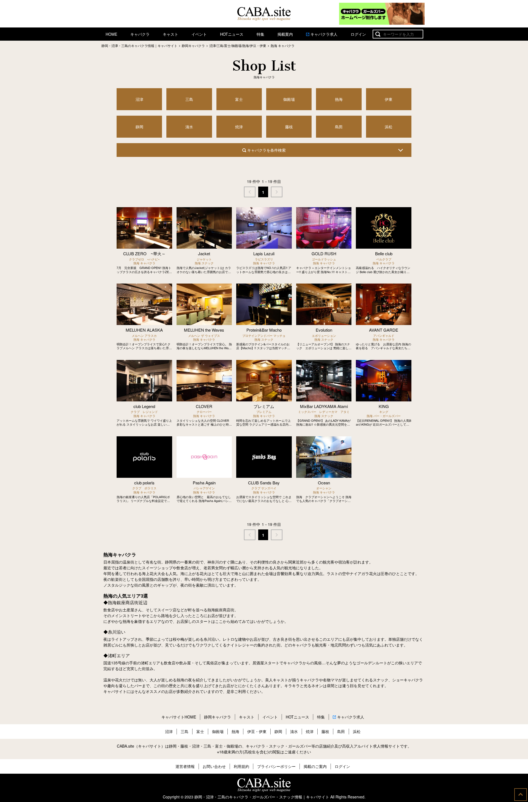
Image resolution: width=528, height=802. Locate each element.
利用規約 (241, 766)
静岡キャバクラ (217, 717)
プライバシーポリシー (276, 766)
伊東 (388, 99)
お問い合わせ (214, 766)
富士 (239, 99)
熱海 (339, 99)
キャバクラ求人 (323, 34)
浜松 (388, 126)
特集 (260, 34)
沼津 (139, 99)
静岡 (139, 126)
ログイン (358, 34)
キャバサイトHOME (178, 717)
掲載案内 (285, 34)
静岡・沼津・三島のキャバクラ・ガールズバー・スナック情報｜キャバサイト (261, 797)
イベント (199, 34)
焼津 (239, 126)
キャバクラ (140, 34)
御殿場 (289, 99)
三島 (189, 99)
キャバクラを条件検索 (266, 150)
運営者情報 (185, 766)
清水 (189, 126)
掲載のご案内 (315, 766)
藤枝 (289, 126)
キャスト (170, 34)
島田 (339, 126)
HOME (111, 34)
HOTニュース (231, 34)
